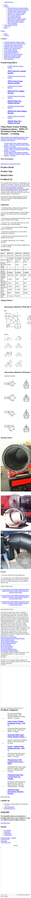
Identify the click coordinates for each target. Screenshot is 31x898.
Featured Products (6, 838)
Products (6, 6)
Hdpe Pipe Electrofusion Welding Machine (12, 188)
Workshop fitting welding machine (17, 11)
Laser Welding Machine (14, 17)
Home (5, 5)
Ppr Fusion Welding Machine (9, 649)
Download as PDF (15, 163)
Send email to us (5, 163)
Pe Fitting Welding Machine (8, 643)
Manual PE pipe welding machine (17, 19)
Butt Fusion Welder (24, 189)
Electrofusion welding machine (16, 20)
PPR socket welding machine (16, 22)
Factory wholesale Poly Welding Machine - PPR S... (16, 748)
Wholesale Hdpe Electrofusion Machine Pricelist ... (15, 791)
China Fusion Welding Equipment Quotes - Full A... (16, 723)
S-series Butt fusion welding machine (18, 8)
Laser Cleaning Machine (14, 15)
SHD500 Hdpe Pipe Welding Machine (14, 102)
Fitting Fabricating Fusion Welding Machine (13, 638)
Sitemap (14, 838)
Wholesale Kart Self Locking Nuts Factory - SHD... (16, 761)
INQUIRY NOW (5, 823)
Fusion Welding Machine (7, 640)
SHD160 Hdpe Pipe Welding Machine (14, 122)
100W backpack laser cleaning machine (15, 82)
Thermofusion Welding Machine (9, 651)
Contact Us (7, 26)
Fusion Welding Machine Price (9, 641)
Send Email (4, 841)
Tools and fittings (12, 23)
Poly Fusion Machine (6, 647)
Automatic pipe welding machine (17, 12)
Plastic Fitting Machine (7, 646)
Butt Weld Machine (11, 187)
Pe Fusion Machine (6, 644)
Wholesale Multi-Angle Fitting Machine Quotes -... (17, 736)
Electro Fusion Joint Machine (9, 637)
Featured (6, 35)
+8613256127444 (5, 842)
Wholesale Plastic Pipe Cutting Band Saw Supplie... (15, 777)
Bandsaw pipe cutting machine (16, 14)
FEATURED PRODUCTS (11, 53)
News (5, 28)
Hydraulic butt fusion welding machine (18, 9)
